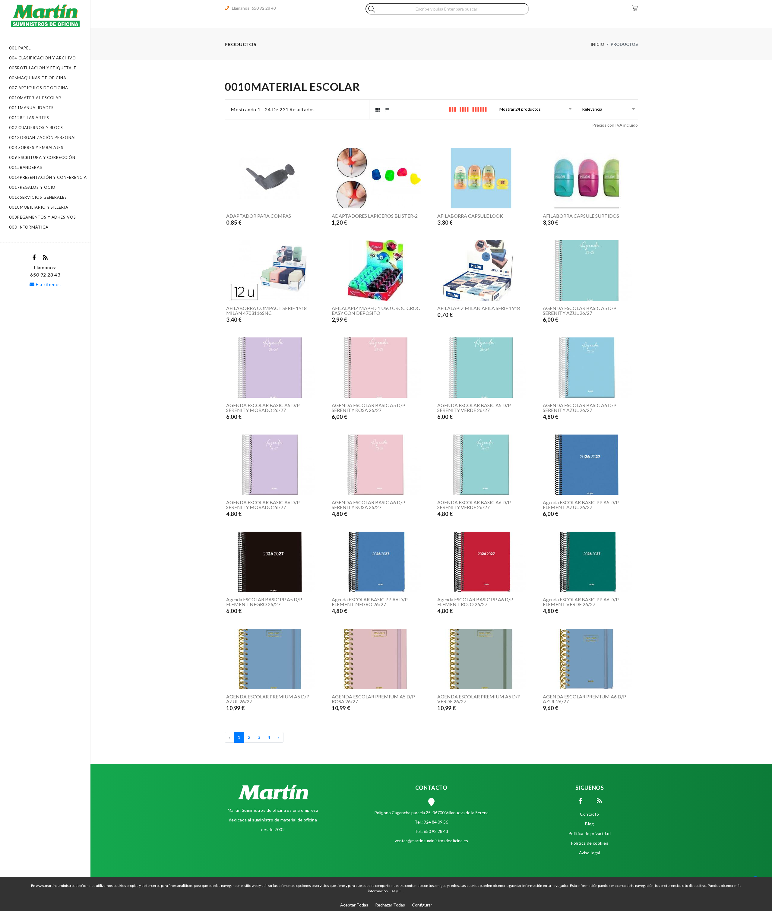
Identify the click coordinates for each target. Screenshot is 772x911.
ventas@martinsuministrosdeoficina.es (431, 840)
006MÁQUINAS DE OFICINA (37, 77)
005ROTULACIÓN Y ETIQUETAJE (42, 67)
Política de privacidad (589, 833)
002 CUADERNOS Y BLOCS (36, 127)
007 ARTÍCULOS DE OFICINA (38, 87)
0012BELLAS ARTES (29, 117)
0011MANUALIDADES (31, 107)
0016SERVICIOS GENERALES (38, 197)
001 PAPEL (20, 48)
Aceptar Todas (354, 904)
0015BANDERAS (25, 167)
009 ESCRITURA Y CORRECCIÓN (42, 157)
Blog (589, 823)
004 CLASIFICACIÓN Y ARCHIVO (42, 57)
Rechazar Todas (390, 904)
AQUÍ (395, 891)
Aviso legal (589, 852)
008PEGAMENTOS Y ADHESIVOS (42, 217)
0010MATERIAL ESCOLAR (35, 97)
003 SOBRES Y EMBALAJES (36, 147)
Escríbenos (48, 284)
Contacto (589, 814)
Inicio (597, 44)
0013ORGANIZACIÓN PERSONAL (43, 137)
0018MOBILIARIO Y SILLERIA (38, 207)
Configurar (422, 904)
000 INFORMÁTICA (29, 227)
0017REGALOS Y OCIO (32, 187)
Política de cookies (589, 843)
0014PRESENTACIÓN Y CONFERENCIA (48, 177)
